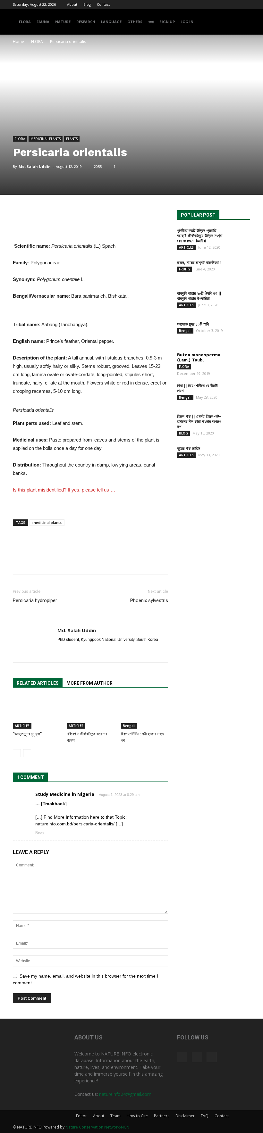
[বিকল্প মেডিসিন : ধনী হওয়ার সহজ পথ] (144, 712)
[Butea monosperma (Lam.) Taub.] (238, 360)
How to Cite (137, 1116)
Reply (39, 832)
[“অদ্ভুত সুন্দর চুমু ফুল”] (36, 712)
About (72, 4)
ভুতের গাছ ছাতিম (188, 448)
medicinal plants (47, 522)
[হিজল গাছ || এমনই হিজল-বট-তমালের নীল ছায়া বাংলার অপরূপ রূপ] (238, 422)
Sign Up (167, 21)
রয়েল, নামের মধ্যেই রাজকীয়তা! (199, 262)
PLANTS (72, 138)
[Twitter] (235, 4)
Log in (187, 21)
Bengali (129, 726)
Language (111, 21)
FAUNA (43, 21)
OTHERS (134, 21)
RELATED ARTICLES (38, 683)
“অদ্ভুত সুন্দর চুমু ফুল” (27, 734)
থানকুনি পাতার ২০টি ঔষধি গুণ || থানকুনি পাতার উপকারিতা (199, 296)
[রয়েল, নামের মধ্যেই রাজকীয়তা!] (238, 268)
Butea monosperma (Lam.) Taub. (198, 357)
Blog (87, 4)
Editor (81, 1116)
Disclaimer (185, 1116)
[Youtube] (245, 4)
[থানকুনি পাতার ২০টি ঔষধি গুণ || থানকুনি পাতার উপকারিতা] (238, 299)
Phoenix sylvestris (149, 600)
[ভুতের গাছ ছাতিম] (238, 454)
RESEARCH (85, 21)
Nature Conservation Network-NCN (97, 1127)
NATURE (63, 21)
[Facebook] (224, 4)
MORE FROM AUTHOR (89, 683)
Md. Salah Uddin (35, 166)
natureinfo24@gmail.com (125, 1094)
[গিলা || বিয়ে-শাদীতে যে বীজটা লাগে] (238, 391)
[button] (242, 22)
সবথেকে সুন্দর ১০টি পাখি (193, 324)
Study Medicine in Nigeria (64, 794)
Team (115, 1116)
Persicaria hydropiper (35, 600)
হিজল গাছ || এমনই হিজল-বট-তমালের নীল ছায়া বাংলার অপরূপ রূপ (199, 421)
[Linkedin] (74, 650)
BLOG (183, 433)
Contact (103, 4)
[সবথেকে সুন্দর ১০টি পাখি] (238, 330)
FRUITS (184, 269)
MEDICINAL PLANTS (45, 138)
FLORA (25, 21)
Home (18, 41)
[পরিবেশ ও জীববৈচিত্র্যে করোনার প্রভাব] (90, 712)
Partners (161, 1116)
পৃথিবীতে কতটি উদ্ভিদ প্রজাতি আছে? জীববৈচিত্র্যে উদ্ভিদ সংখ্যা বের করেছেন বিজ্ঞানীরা (200, 235)
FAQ (204, 1116)
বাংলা (151, 21)
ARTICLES (22, 726)
